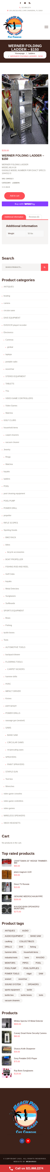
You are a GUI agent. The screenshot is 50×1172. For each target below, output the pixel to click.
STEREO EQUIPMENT (15, 376)
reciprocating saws (15, 750)
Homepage (20, 53)
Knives (8, 698)
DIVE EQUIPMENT (12, 318)
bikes (7, 545)
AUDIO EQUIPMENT (14, 936)
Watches (9, 413)
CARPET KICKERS (16, 669)
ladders (32, 53)
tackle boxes (9, 633)
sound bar (9, 369)
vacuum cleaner (12, 442)
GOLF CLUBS (10, 420)
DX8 (21, 947)
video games (9, 808)
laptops (8, 354)
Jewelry (7, 450)
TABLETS (9, 384)
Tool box (9, 779)
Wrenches (9, 786)
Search (44, 267)
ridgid (29, 974)
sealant (8, 979)
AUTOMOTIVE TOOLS (15, 647)
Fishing (8, 625)
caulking (8, 941)
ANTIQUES (9, 287)
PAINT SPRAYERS (15, 764)
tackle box (9, 995)
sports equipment (12, 990)
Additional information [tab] (13, 217)
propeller (7, 515)
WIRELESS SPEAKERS (14, 816)
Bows (7, 618)
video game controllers (13, 801)
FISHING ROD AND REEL (17, 567)
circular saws (9, 310)
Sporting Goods (10, 530)
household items (11, 428)
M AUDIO (40, 958)
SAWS (8, 728)
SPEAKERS (33, 984)
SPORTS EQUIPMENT (14, 611)
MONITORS (10, 963)
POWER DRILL (10, 508)
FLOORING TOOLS (14, 662)
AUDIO (25, 931)
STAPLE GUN (11, 772)
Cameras (9, 340)
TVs (7, 391)
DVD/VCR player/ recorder (15, 325)
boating (7, 296)
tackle (29, 990)
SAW (41, 974)
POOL (6, 486)
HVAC (8, 684)
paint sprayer (11, 706)
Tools (6, 640)
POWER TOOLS (12, 974)
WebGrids (31, 1161)
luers (27, 958)
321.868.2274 (26, 7)
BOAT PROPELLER (14, 559)
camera (7, 303)
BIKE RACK (10, 537)
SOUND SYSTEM (13, 984)
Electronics (8, 332)
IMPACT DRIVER (13, 691)
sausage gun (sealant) (15, 720)
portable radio (11, 362)
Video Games (11, 406)
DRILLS (8, 947)
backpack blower (12, 655)
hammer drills (11, 677)
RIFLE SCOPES (11, 523)
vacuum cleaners (12, 1000)
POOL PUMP (9, 501)
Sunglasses (10, 596)
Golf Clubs (10, 574)
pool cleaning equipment (14, 493)
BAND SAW (12, 735)
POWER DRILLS (12, 713)
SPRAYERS (10, 757)
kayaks (7, 472)
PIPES (25, 963)
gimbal (10, 347)
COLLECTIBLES (26, 941)
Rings (8, 457)
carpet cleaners (12, 435)
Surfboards (10, 603)
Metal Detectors (12, 589)
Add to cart (14, 196)
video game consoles (13, 794)
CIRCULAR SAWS (15, 742)
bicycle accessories (15, 552)
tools (41, 995)
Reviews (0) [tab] (34, 217)
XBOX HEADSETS (12, 823)
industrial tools (11, 958)
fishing (33, 947)
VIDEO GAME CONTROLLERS (19, 398)
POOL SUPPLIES (31, 968)
